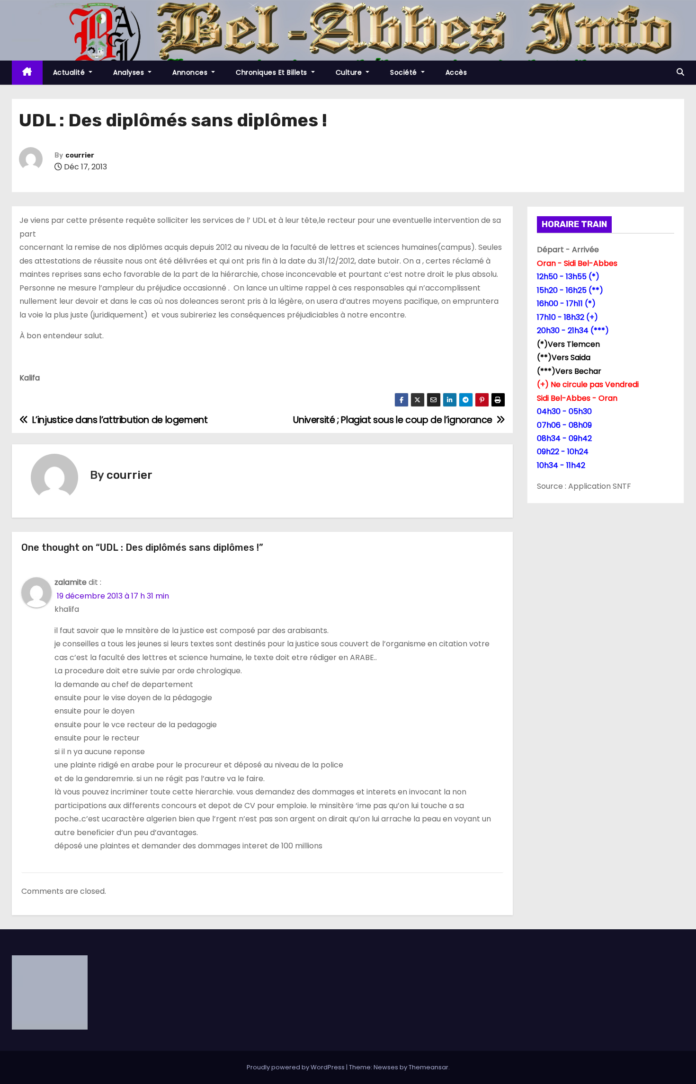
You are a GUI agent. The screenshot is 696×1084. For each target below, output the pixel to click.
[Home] (27, 73)
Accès (456, 72)
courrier (79, 155)
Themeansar (428, 1067)
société (404, 72)
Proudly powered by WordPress (296, 1067)
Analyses (129, 72)
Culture (350, 72)
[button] (680, 72)
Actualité (70, 72)
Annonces (191, 72)
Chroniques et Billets (272, 72)
